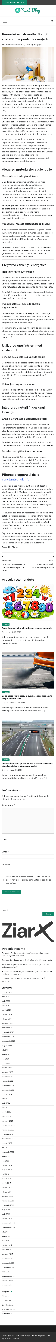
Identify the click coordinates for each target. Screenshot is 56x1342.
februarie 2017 (8, 1192)
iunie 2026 (6, 1001)
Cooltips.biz (6, 1300)
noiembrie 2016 (8, 1201)
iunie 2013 (6, 1272)
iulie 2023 (6, 1147)
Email (5, 851)
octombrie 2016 (8, 1205)
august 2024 (7, 1094)
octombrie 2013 (8, 1267)
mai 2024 (5, 1108)
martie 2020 (7, 1165)
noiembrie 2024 (8, 1081)
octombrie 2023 (8, 1134)
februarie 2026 (8, 1019)
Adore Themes (12, 1338)
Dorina (4, 632)
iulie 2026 (6, 997)
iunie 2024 (6, 1103)
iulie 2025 (6, 1050)
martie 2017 (7, 1187)
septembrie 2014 (8, 1263)
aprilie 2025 (6, 1063)
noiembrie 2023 (8, 1130)
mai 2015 (5, 1241)
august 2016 (7, 1210)
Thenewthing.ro (8, 1309)
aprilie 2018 (6, 1179)
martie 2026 (7, 1014)
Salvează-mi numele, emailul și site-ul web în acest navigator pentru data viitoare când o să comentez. (28, 879)
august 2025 (7, 1045)
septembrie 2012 (8, 1276)
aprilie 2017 (6, 1183)
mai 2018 (5, 1174)
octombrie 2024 (8, 1085)
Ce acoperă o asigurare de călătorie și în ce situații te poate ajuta (27, 960)
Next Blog (25, 1335)
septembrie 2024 (8, 1090)
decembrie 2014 (8, 1258)
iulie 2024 (6, 1099)
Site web (6, 864)
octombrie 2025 (8, 1037)
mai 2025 (5, 1059)
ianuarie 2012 (7, 1281)
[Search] (52, 21)
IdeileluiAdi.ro (7, 1314)
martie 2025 (7, 1068)
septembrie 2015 (8, 1227)
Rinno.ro (5, 1296)
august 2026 (7, 992)
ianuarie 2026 (7, 1023)
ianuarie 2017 (7, 1196)
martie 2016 (7, 1218)
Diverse (15, 547)
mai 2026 (5, 1006)
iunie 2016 (6, 1214)
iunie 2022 (6, 1156)
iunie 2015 (6, 1236)
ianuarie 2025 (7, 1072)
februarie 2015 (8, 1250)
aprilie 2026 (6, 1010)
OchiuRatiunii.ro (8, 1305)
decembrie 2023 (8, 1125)
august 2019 (7, 1170)
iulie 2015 (6, 1232)
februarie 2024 (8, 1116)
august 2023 (7, 1143)
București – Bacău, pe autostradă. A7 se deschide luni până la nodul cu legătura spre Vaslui (27, 764)
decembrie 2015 (8, 1223)
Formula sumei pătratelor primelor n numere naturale (27, 628)
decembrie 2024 (8, 1077)
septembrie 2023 (8, 1139)
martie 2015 (7, 1245)
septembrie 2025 (8, 1041)
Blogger (38, 44)
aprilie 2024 (6, 1112)
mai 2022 (5, 1161)
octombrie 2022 (8, 1152)
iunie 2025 (6, 1054)
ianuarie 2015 (7, 1254)
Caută (5, 910)
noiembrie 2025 (8, 1032)
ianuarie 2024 (7, 1121)
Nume (5, 839)
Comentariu (8, 805)
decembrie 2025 (8, 1028)
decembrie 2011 (8, 1285)
